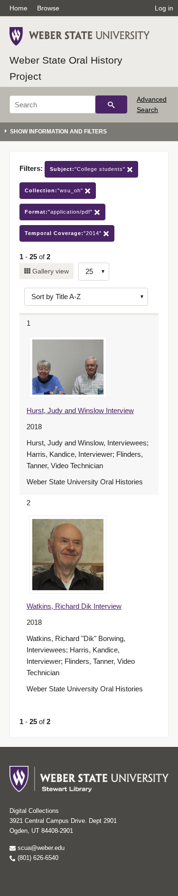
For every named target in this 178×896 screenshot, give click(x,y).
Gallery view (49, 271)
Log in (164, 8)
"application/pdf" (59, 212)
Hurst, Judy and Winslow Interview (80, 410)
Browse (48, 8)
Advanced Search (152, 104)
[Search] (111, 104)
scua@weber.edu (40, 847)
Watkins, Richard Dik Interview (74, 606)
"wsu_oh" (55, 190)
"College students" (88, 169)
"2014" (64, 233)
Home (18, 8)
